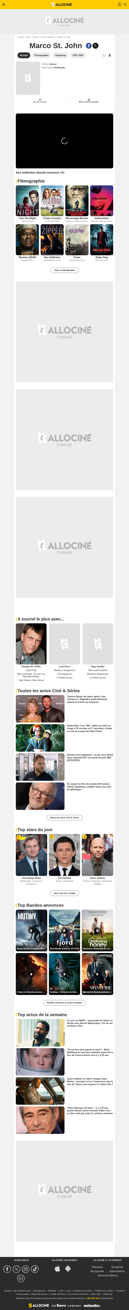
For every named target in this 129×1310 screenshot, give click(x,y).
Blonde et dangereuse (64, 670)
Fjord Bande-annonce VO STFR (64, 948)
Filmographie (31, 181)
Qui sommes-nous (22, 1291)
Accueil (20, 37)
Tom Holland (64, 878)
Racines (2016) (27, 257)
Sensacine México (107, 1275)
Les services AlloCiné (78, 1294)
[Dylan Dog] (101, 239)
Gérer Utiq (95, 1294)
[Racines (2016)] (27, 239)
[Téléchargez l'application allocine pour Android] (70, 1268)
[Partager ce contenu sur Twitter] (95, 46)
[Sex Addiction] (52, 239)
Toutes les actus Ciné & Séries (64, 817)
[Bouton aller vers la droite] (110, 55)
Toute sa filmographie (64, 270)
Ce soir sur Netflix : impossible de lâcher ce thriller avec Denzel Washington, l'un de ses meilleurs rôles (90, 1023)
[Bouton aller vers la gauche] (104, 55)
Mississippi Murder (77, 218)
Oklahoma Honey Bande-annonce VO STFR (98, 948)
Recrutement (39, 1291)
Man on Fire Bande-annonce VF (97, 992)
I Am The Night (27, 218)
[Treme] (77, 239)
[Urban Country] (52, 200)
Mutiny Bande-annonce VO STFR (32, 948)
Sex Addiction (52, 257)
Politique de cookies (83, 1291)
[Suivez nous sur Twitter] (17, 1269)
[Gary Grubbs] (97, 643)
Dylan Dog (102, 257)
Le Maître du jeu (64, 677)
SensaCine (117, 1267)
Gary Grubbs (97, 666)
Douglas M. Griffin (31, 666)
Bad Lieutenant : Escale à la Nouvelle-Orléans (31, 675)
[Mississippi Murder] (77, 200)
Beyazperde (97, 1271)
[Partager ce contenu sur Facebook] (89, 46)
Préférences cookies (104, 1291)
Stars (28, 37)
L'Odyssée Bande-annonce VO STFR (32, 992)
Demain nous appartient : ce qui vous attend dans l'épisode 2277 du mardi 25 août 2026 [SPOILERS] (90, 758)
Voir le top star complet (65, 893)
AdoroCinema (116, 1271)
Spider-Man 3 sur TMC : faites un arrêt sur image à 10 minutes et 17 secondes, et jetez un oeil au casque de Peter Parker (89, 728)
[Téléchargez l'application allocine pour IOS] (59, 1268)
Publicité (52, 1291)
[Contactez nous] (21, 1278)
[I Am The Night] (27, 200)
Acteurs (35, 37)
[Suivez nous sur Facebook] (7, 1269)
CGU (61, 1291)
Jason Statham (97, 878)
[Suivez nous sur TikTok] (35, 1269)
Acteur (53, 64)
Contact (7, 1291)
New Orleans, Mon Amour (31, 680)
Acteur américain (48, 37)
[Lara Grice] (64, 643)
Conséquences (64, 674)
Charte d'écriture (57, 1294)
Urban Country (52, 218)
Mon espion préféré (98, 670)
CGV (68, 1291)
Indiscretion (102, 218)
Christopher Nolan (31, 878)
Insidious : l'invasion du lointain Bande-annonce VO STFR (65, 992)
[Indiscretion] (101, 200)
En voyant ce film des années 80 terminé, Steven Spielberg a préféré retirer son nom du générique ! (89, 787)
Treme (76, 257)
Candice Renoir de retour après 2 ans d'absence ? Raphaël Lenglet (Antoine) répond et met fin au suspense (87, 699)
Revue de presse (39, 1294)
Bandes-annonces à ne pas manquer (64, 1003)
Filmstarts (97, 1267)
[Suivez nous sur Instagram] (26, 1269)
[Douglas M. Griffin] (31, 643)
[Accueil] (62, 4)
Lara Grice (64, 666)
